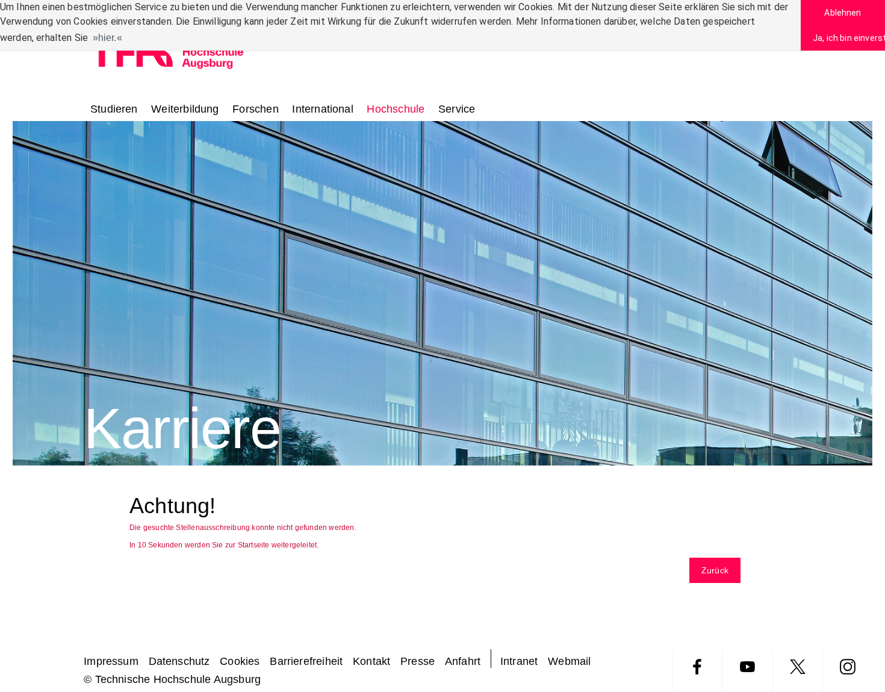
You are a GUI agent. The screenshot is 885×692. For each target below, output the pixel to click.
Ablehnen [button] (842, 12)
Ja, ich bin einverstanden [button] (849, 38)
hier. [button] (107, 38)
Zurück (714, 570)
